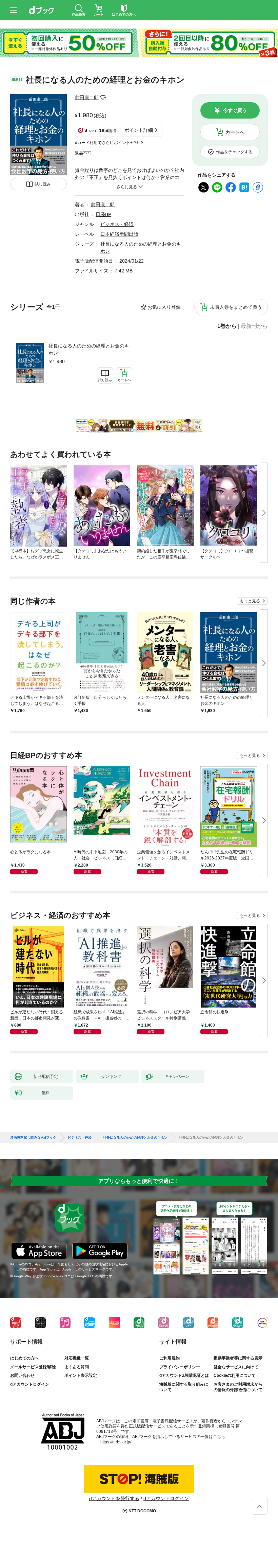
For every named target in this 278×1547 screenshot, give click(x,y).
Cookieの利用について (235, 1375)
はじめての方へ (24, 1358)
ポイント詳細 (138, 130)
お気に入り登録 (164, 307)
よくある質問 (76, 1367)
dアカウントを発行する (114, 1498)
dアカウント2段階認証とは (184, 1375)
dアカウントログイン (29, 1384)
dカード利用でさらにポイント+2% (107, 142)
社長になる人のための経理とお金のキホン (88, 349)
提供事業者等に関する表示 (238, 1358)
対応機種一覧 (76, 1358)
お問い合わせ (22, 1375)
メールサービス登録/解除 (33, 1367)
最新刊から (254, 326)
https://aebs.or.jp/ (115, 1442)
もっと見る (250, 601)
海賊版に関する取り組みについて (183, 1387)
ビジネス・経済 (117, 224)
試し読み (43, 184)
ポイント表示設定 (80, 1375)
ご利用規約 (169, 1358)
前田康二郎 (87, 97)
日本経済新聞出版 (119, 234)
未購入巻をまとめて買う (236, 307)
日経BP (103, 214)
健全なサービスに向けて (236, 1367)
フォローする (103, 97)
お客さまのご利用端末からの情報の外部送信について (238, 1387)
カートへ (234, 132)
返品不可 (83, 153)
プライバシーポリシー (179, 1367)
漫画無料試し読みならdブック (33, 1137)
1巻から (227, 326)
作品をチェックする (234, 151)
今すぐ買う (235, 110)
